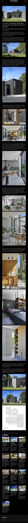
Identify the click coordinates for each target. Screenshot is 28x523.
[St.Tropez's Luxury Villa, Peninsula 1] (14, 488)
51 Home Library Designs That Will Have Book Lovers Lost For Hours (22, 461)
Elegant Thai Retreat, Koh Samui (5, 508)
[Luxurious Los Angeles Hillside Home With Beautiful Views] (22, 472)
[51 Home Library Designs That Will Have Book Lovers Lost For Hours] (22, 456)
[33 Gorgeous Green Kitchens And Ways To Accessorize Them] (22, 488)
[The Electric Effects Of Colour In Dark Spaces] (5, 488)
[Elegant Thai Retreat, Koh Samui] (5, 503)
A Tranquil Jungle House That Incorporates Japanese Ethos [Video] (22, 445)
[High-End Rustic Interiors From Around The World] (5, 456)
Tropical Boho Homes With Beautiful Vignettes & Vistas (5, 445)
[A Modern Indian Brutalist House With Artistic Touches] (5, 472)
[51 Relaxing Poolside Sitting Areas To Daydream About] (14, 439)
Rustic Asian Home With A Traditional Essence (13, 460)
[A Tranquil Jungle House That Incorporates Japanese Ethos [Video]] (22, 439)
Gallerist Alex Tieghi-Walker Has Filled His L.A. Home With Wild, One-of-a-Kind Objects (13, 478)
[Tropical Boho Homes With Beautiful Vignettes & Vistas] (5, 439)
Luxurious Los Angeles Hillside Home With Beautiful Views (21, 477)
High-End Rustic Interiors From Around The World (5, 460)
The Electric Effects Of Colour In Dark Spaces (5, 492)
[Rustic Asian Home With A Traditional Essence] (14, 456)
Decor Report (14, 1)
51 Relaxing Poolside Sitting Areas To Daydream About (13, 445)
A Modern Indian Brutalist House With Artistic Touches (5, 477)
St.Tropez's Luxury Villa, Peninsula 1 (13, 492)
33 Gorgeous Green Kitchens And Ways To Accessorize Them (22, 493)
